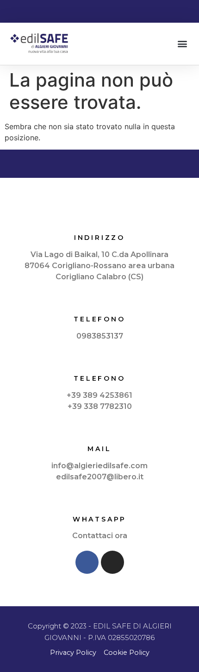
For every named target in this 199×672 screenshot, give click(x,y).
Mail (99, 449)
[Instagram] (112, 562)
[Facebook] (87, 562)
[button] (182, 43)
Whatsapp (99, 519)
